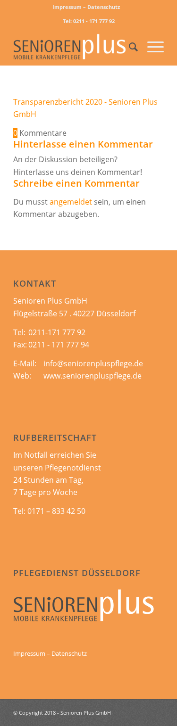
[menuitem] (86, 7)
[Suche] (128, 47)
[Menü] (151, 47)
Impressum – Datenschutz (86, 6)
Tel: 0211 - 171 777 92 (89, 21)
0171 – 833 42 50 (56, 511)
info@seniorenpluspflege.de (93, 363)
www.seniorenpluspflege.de (92, 376)
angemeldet (71, 202)
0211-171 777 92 (56, 332)
